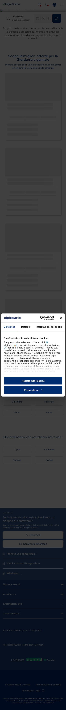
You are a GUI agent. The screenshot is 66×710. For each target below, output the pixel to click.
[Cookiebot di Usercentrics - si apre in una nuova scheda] (41, 318)
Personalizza (31, 390)
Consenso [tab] (9, 326)
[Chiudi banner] (61, 318)
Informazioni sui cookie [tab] (49, 326)
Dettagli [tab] (25, 326)
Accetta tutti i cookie (33, 380)
